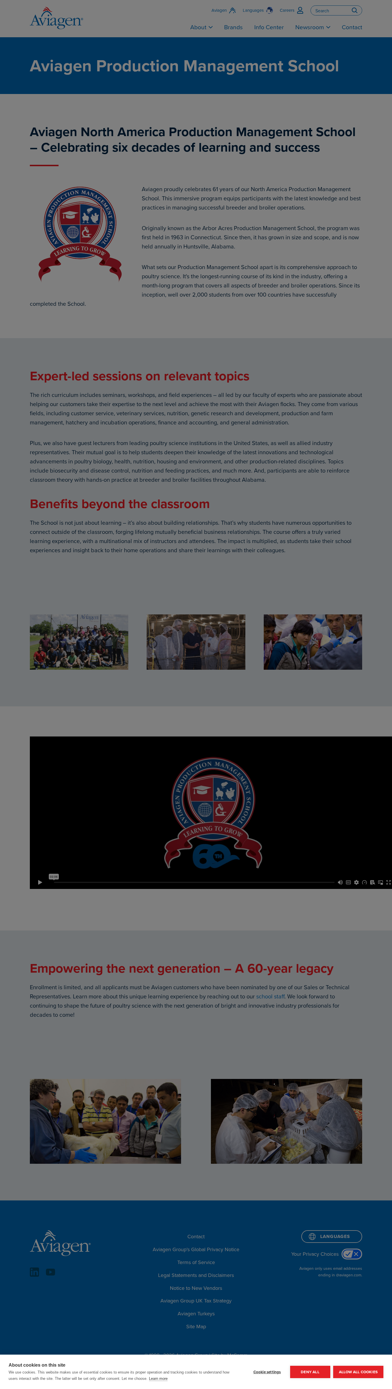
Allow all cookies (358, 1372)
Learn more (158, 1378)
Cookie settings (267, 1372)
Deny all (310, 1372)
